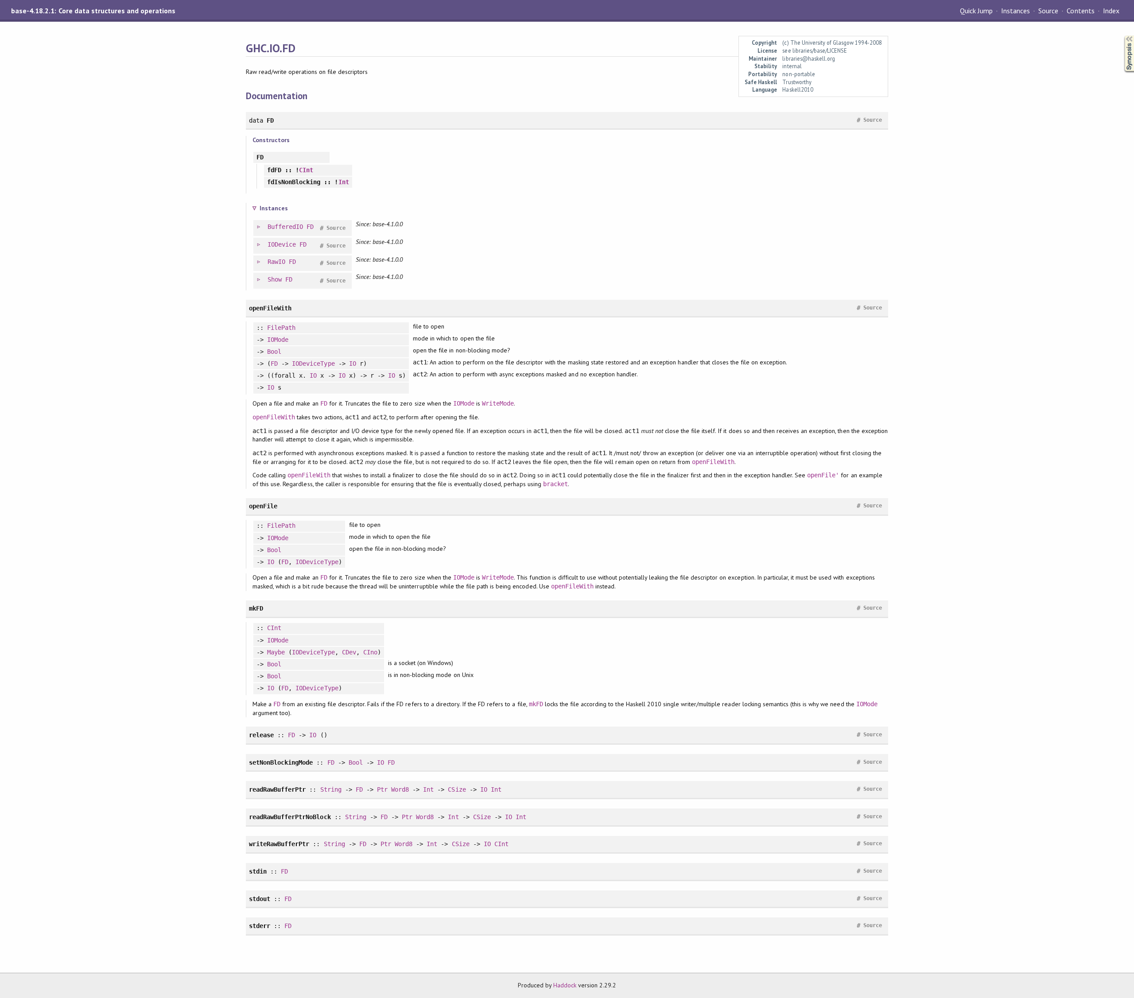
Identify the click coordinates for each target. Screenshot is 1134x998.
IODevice (282, 244)
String (331, 789)
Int (343, 182)
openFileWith (273, 417)
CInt (306, 170)
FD (310, 226)
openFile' (823, 475)
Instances (1015, 10)
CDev (349, 652)
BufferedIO (285, 226)
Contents (1080, 10)
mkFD (536, 704)
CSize (457, 789)
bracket (555, 483)
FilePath (281, 327)
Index (1111, 10)
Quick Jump (976, 10)
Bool (274, 351)
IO (352, 363)
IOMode (277, 339)
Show (275, 279)
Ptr (382, 789)
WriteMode (498, 403)
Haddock (564, 985)
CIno (370, 652)
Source (1048, 10)
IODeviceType (313, 363)
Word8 (400, 789)
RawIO (276, 261)
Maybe (276, 652)
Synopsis (1122, 35)
